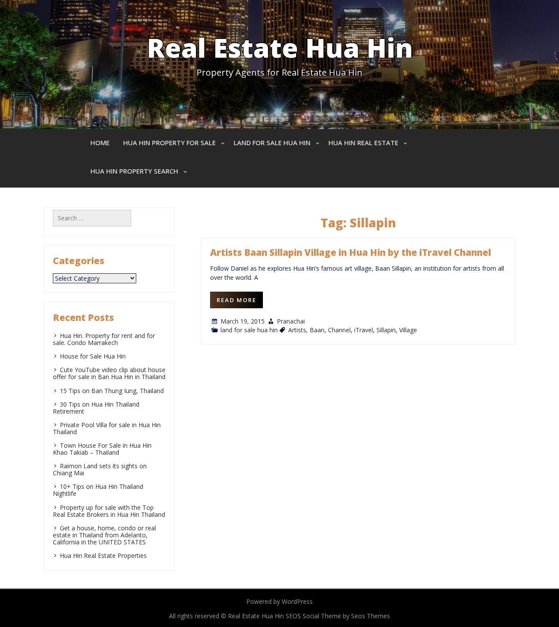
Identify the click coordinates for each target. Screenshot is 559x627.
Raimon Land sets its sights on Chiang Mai (100, 469)
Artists (297, 330)
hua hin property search (134, 171)
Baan (317, 330)
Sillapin (386, 330)
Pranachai (291, 321)
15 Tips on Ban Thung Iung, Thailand (112, 391)
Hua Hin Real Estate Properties (103, 555)
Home (100, 142)
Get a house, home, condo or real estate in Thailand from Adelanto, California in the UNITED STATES (104, 535)
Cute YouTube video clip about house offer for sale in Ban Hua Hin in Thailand (109, 373)
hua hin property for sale (169, 142)
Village (408, 330)
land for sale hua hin (272, 142)
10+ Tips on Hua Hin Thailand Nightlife (98, 490)
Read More (236, 300)
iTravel (363, 330)
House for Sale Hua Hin (93, 356)
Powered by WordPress (279, 601)
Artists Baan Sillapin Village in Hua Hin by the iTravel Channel (350, 252)
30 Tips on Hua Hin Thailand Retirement (96, 407)
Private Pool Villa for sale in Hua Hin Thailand (107, 428)
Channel (339, 330)
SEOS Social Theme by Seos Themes (338, 616)
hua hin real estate (363, 142)
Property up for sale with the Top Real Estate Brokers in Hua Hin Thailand (109, 511)
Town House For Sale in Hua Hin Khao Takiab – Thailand (102, 448)
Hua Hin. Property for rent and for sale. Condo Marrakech (104, 339)
